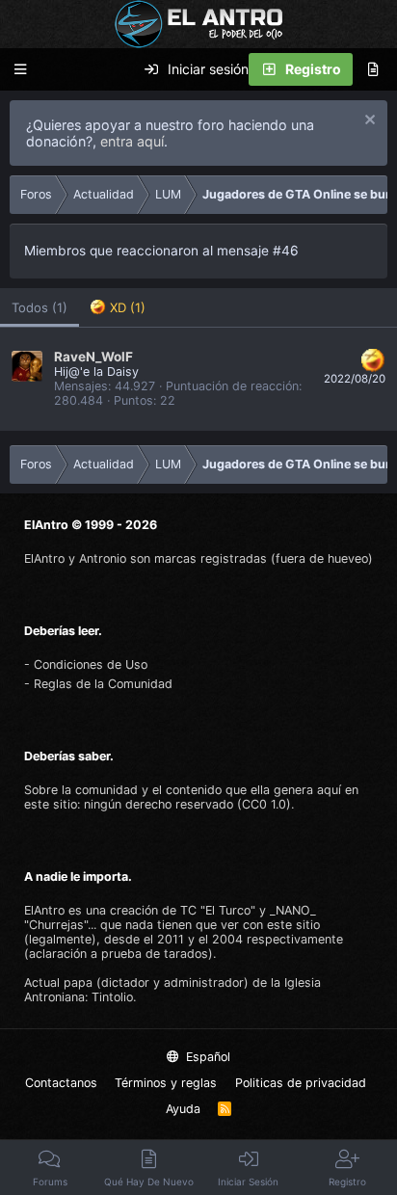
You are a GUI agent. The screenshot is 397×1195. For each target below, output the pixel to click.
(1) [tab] (39, 307)
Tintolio (112, 997)
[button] (20, 70)
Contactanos (61, 1083)
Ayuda (183, 1109)
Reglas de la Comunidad (103, 684)
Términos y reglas (166, 1083)
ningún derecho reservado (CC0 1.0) (187, 804)
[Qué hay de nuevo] (373, 69)
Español (206, 1056)
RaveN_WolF (93, 356)
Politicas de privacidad (300, 1083)
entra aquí (132, 141)
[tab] (118, 308)
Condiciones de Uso (90, 664)
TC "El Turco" (217, 910)
